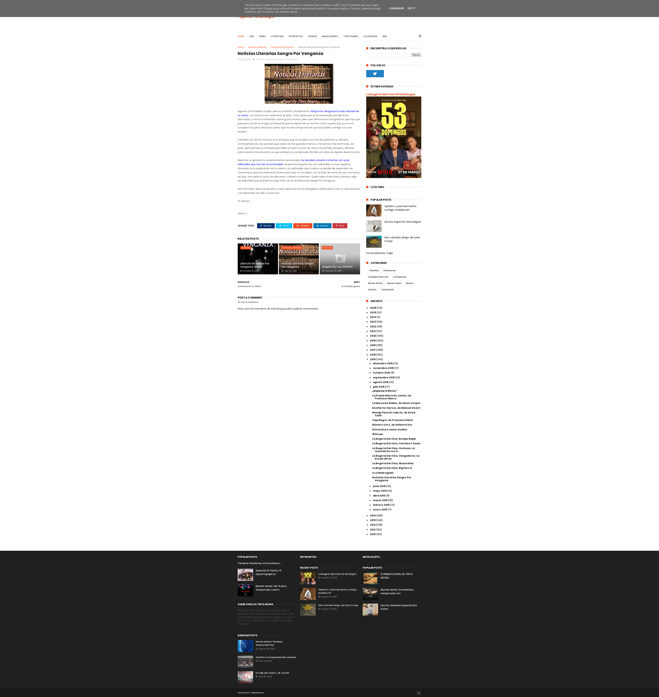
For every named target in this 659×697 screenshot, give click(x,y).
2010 (373, 534)
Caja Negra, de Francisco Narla (392, 420)
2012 (373, 525)
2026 (373, 308)
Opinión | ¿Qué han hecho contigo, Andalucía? (400, 208)
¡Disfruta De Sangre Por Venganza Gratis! (254, 265)
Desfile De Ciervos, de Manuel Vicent (396, 408)
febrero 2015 (381, 505)
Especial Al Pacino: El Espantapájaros (268, 572)
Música (409, 283)
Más (384, 36)
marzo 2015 (380, 500)
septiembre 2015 (384, 377)
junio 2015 (379, 486)
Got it (411, 8)
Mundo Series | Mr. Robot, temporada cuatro (271, 587)
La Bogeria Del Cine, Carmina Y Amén (396, 443)
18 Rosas (377, 434)
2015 (373, 359)
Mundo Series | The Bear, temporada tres (269, 643)
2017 (373, 350)
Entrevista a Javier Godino (389, 429)
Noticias (245, 247)
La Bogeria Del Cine (378, 276)
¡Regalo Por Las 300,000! (337, 266)
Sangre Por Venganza (282, 47)
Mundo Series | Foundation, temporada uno (397, 591)
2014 (373, 515)
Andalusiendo (330, 36)
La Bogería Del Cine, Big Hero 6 (392, 468)
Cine (251, 36)
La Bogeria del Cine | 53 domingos (390, 94)
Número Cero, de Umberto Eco (392, 424)
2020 (373, 336)
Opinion (372, 289)
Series (262, 36)
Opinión (312, 36)
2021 (373, 331)
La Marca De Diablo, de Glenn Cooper (396, 403)
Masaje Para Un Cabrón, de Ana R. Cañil (394, 414)
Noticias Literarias (257, 47)
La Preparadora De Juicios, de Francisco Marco (391, 397)
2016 (373, 354)
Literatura (277, 36)
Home (241, 36)
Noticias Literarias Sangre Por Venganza (297, 265)
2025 (373, 312)
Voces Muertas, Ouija (379, 253)
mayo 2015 (380, 491)
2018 (373, 345)
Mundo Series (394, 283)
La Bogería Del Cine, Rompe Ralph (394, 439)
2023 (373, 321)
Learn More (396, 8)
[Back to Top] (418, 692)
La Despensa (370, 36)
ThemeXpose (257, 692)
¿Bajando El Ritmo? (384, 391)
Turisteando (351, 36)
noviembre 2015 (383, 368)
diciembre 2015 (383, 363)
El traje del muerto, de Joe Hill (272, 673)
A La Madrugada (382, 473)
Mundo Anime (375, 283)
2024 (373, 317)
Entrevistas (296, 36)
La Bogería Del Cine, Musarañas (393, 463)
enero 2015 (380, 509)
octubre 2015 (381, 372)
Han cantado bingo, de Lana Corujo (338, 605)
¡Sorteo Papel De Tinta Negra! (402, 222)
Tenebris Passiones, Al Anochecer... (259, 563)
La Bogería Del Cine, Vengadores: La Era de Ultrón (395, 457)
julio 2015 (379, 387)
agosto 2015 (381, 382)
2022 (373, 326)
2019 (373, 340)
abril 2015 (379, 495)
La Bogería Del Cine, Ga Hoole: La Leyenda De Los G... (393, 450)
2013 (373, 520)
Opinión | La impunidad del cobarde (276, 657)
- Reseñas (373, 270)
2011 (372, 529)
